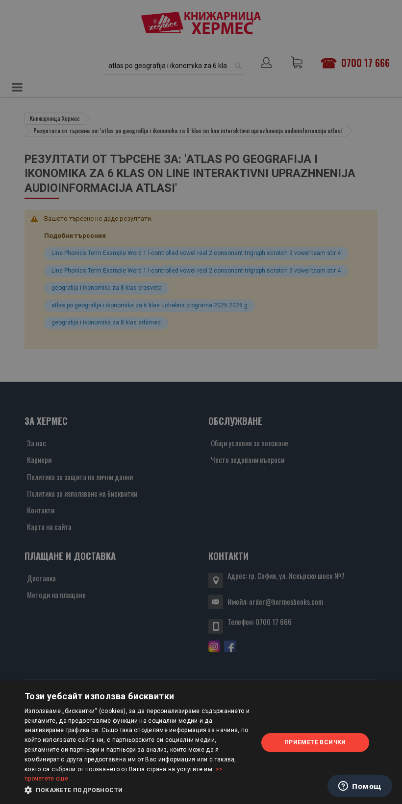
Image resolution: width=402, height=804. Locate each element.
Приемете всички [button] (315, 742)
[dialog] (201, 742)
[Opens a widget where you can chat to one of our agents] (359, 787)
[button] (138, 790)
